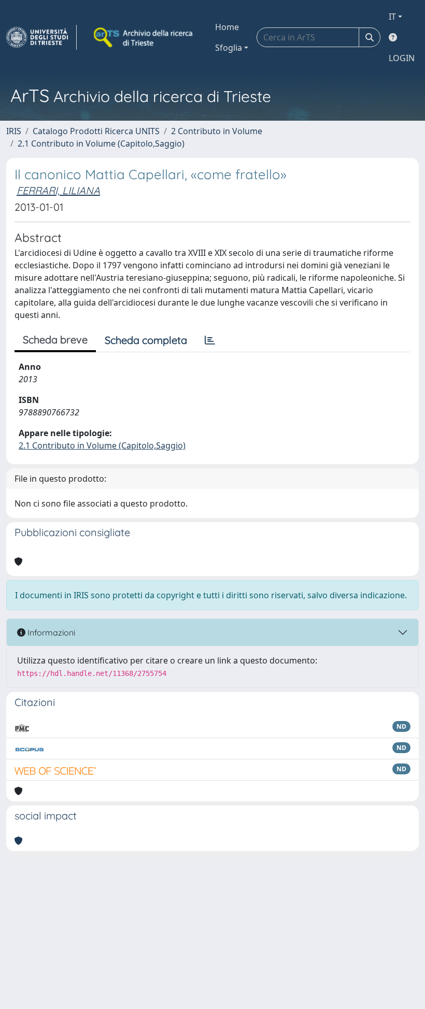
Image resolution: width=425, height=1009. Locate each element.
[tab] (210, 340)
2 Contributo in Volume (216, 131)
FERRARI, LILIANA (58, 190)
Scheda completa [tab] (146, 340)
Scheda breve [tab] (55, 339)
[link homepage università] (144, 37)
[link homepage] (41, 37)
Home (227, 27)
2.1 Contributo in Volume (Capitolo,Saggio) (101, 143)
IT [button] (392, 16)
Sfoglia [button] (228, 47)
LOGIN (402, 58)
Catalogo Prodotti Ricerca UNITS (96, 131)
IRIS (13, 131)
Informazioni (50, 632)
